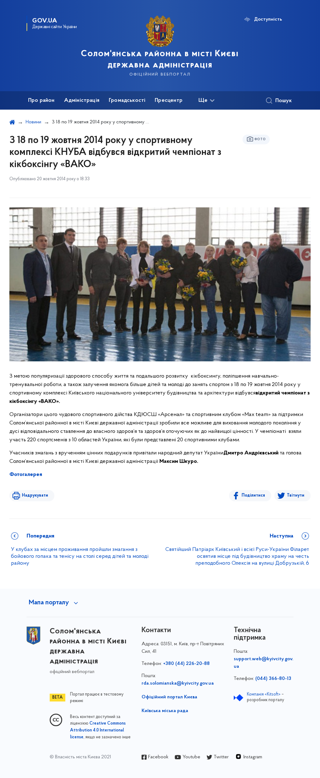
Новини (33, 122)
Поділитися (253, 495)
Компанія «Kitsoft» (264, 694)
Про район (41, 100)
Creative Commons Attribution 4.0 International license (98, 730)
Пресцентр (168, 100)
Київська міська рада (165, 710)
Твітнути (295, 495)
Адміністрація (81, 100)
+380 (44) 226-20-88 (186, 663)
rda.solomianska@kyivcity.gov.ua (178, 683)
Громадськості (127, 100)
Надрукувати (35, 495)
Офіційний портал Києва (169, 697)
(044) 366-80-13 (273, 678)
